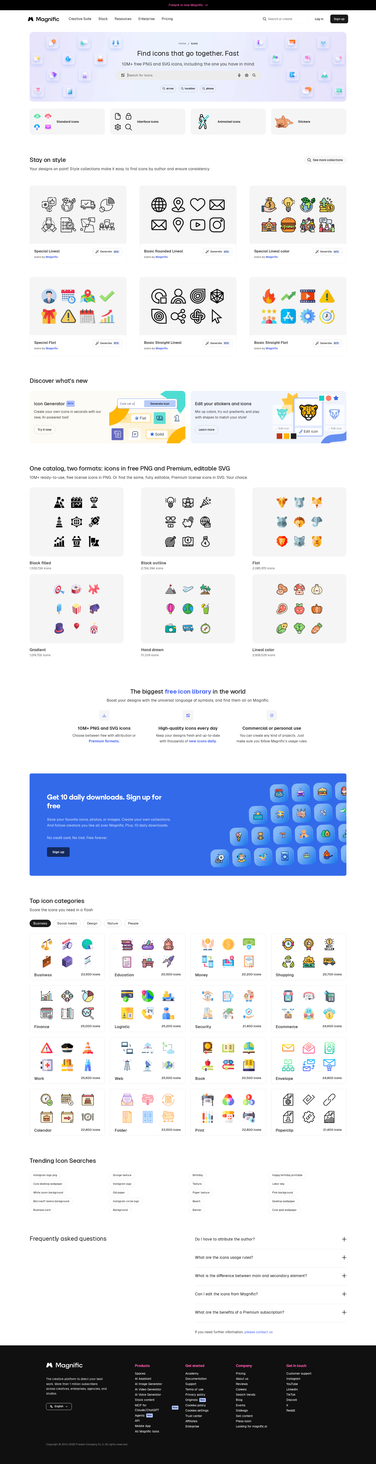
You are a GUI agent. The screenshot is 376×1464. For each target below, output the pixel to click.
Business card (41, 1210)
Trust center (193, 1416)
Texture (197, 1184)
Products (142, 1365)
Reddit (290, 1410)
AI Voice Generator (148, 1395)
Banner (197, 1210)
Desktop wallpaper (283, 1201)
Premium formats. (104, 741)
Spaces (140, 1373)
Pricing (167, 19)
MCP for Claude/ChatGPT (156, 1407)
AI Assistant (143, 1379)
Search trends (245, 1395)
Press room (243, 1421)
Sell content (244, 1416)
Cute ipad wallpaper (284, 1210)
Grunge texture (122, 1175)
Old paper (119, 1192)
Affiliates (191, 1421)
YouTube (292, 1384)
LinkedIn (292, 1389)
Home (182, 43)
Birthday (198, 1175)
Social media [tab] (67, 923)
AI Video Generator (148, 1389)
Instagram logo (122, 1184)
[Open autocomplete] (121, 75)
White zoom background (48, 1192)
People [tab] (133, 923)
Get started (194, 1365)
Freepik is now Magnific (186, 5)
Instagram (293, 1379)
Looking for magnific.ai (251, 1426)
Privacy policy (195, 1395)
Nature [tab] (112, 923)
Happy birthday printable (287, 1175)
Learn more (207, 430)
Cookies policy (195, 1405)
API (137, 1421)
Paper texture (201, 1192)
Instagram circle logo (126, 1201)
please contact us (258, 1332)
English (59, 1406)
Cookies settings (196, 1410)
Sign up (339, 19)
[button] (59, 1406)
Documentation (196, 1379)
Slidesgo (242, 1410)
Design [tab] (92, 923)
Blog (239, 1400)
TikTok (290, 1395)
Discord (291, 1400)
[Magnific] (64, 1366)
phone (210, 88)
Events (240, 1405)
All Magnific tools (147, 1431)
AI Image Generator (148, 1384)
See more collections (328, 160)
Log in (319, 19)
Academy (192, 1373)
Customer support (298, 1373)
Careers (241, 1389)
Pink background (282, 1192)
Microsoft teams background (51, 1201)
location (190, 88)
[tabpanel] (188, 1035)
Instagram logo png (45, 1175)
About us (242, 1379)
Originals (195, 1400)
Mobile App (143, 1426)
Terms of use (194, 1389)
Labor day (278, 1184)
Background (120, 1210)
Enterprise (192, 1426)
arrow (170, 88)
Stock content (144, 1400)
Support (190, 1384)
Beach (196, 1201)
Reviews (242, 1384)
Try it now (45, 430)
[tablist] (188, 923)
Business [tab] (40, 923)
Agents (143, 1415)
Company (244, 1365)
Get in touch (296, 1365)
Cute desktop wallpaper (47, 1184)
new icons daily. (203, 741)
